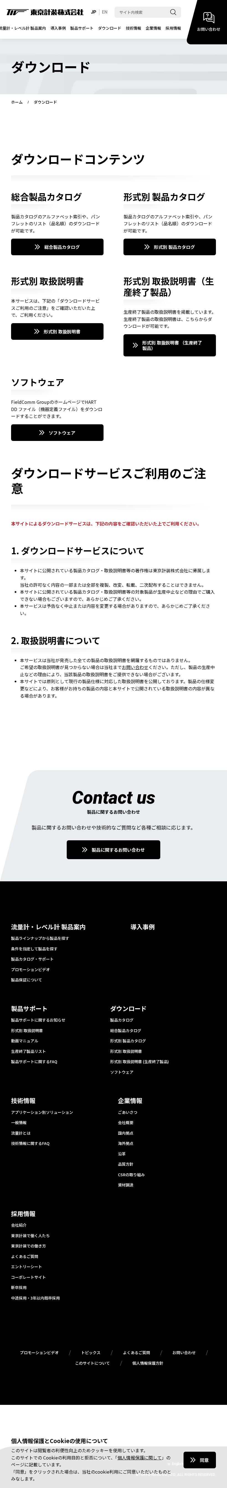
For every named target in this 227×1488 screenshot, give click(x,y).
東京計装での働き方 (28, 1246)
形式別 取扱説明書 (62, 331)
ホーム (17, 102)
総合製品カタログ (62, 247)
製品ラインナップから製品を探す (40, 938)
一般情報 (19, 1122)
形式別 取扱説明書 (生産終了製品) (139, 1061)
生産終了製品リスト (28, 1051)
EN (104, 12)
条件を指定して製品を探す (34, 948)
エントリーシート (26, 1266)
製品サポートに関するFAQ (34, 1061)
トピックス (90, 1352)
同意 (204, 1460)
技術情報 (133, 28)
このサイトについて (92, 1363)
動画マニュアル (24, 1040)
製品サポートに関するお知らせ (38, 1020)
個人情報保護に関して (139, 1457)
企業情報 (153, 28)
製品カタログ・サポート (32, 959)
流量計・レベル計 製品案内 (48, 927)
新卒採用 (19, 1287)
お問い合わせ (135, 667)
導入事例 (58, 28)
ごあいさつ (127, 1112)
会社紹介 (19, 1225)
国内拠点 (125, 1133)
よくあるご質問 (24, 1256)
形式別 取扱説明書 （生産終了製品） (172, 345)
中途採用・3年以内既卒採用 (35, 1298)
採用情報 (173, 28)
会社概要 (125, 1122)
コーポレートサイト (28, 1277)
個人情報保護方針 (147, 1363)
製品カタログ (121, 1020)
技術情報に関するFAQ (30, 1143)
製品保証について (26, 979)
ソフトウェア (62, 432)
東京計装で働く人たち (30, 1235)
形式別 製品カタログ (174, 247)
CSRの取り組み (131, 1174)
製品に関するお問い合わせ (118, 849)
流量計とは (20, 1133)
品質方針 (125, 1164)
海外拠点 (125, 1143)
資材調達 (125, 1185)
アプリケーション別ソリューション (42, 1112)
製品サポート (82, 28)
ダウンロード (109, 28)
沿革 (122, 1154)
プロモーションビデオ (30, 969)
